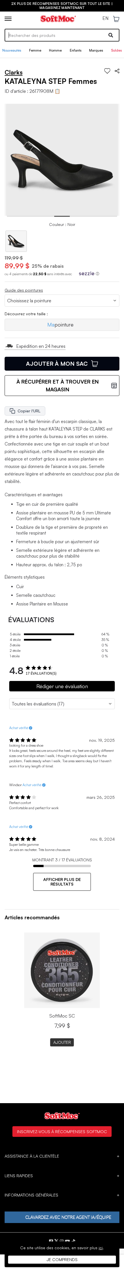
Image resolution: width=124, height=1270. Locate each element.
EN (105, 18)
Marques (96, 50)
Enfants (75, 50)
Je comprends (62, 1259)
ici (101, 1247)
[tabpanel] (62, 160)
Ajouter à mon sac (57, 363)
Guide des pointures (24, 290)
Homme (55, 50)
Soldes (116, 50)
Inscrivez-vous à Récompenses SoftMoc (62, 1131)
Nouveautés (11, 50)
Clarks (13, 72)
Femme (35, 50)
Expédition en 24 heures (40, 346)
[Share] (117, 71)
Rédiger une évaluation (62, 686)
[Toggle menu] (8, 18)
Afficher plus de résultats (62, 881)
